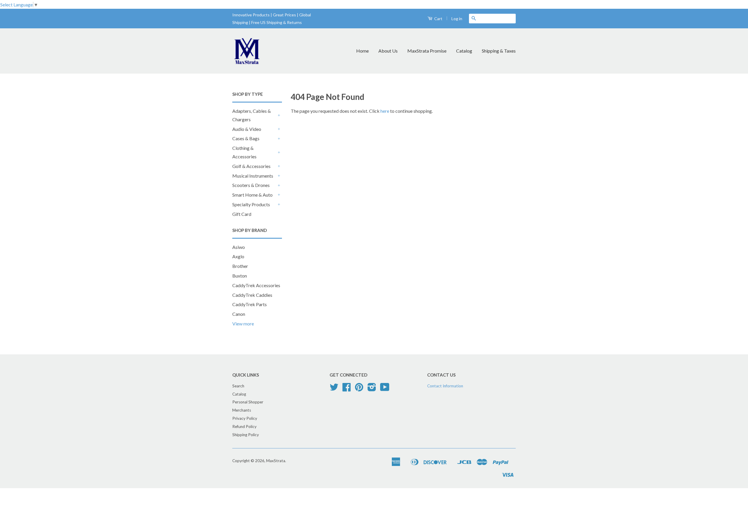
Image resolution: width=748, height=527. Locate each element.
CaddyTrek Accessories (256, 285)
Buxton (239, 275)
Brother (240, 266)
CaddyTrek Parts (249, 304)
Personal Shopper (247, 402)
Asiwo (238, 247)
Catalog (464, 50)
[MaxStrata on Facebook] (346, 389)
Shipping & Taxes (499, 50)
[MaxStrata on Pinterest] (359, 389)
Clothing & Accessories (244, 152)
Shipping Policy (245, 434)
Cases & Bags (245, 138)
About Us (388, 50)
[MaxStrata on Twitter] (334, 389)
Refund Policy (244, 426)
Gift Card (241, 214)
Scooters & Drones (251, 185)
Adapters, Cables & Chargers (251, 115)
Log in (456, 18)
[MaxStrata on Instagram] (371, 389)
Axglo (238, 256)
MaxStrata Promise (426, 50)
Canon (238, 314)
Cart (437, 18)
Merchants (241, 410)
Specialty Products (251, 204)
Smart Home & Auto (252, 194)
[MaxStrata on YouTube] (384, 389)
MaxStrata (275, 460)
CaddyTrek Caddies (252, 295)
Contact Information (445, 386)
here (384, 111)
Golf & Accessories (251, 166)
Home (362, 50)
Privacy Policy (244, 418)
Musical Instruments (252, 175)
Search (238, 386)
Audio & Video (246, 129)
